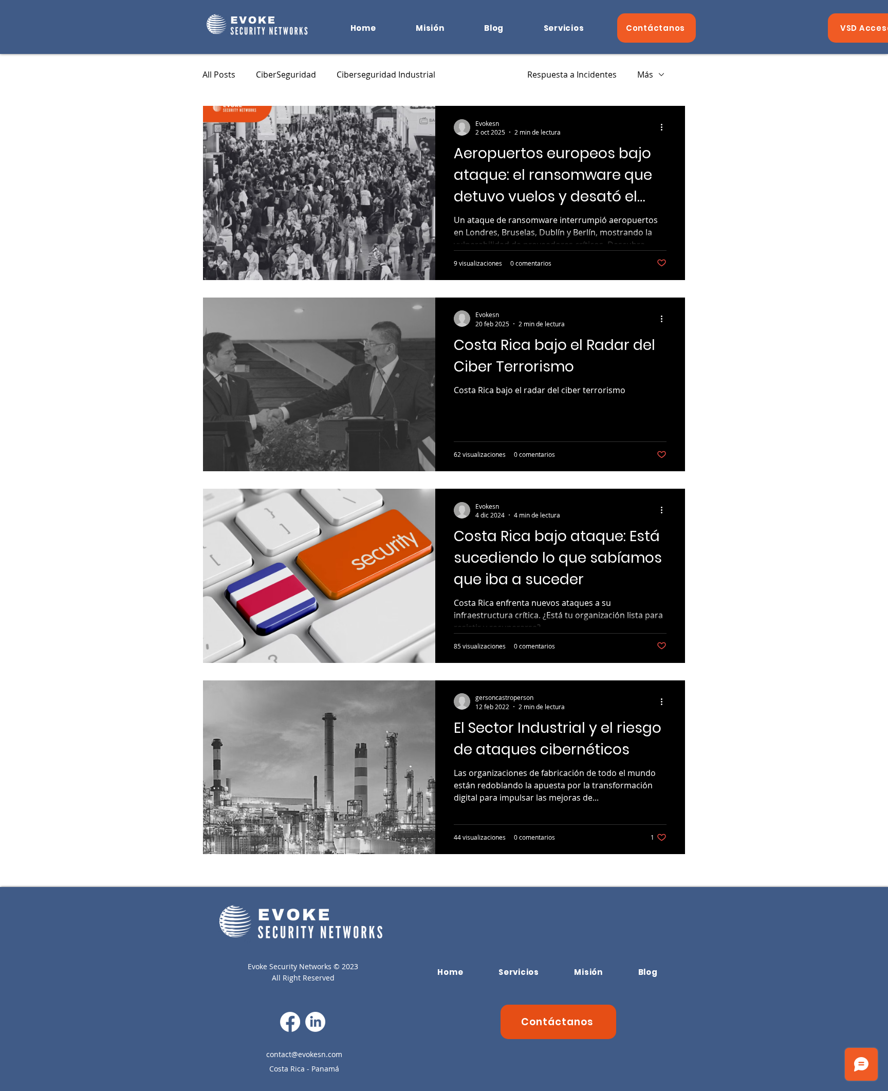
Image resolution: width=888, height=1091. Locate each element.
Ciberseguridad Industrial (386, 74)
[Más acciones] (665, 127)
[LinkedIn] (315, 1022)
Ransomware (481, 74)
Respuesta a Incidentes (572, 74)
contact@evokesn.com (304, 1054)
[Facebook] (290, 1022)
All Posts (218, 74)
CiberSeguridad (286, 74)
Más (645, 74)
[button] (564, 28)
